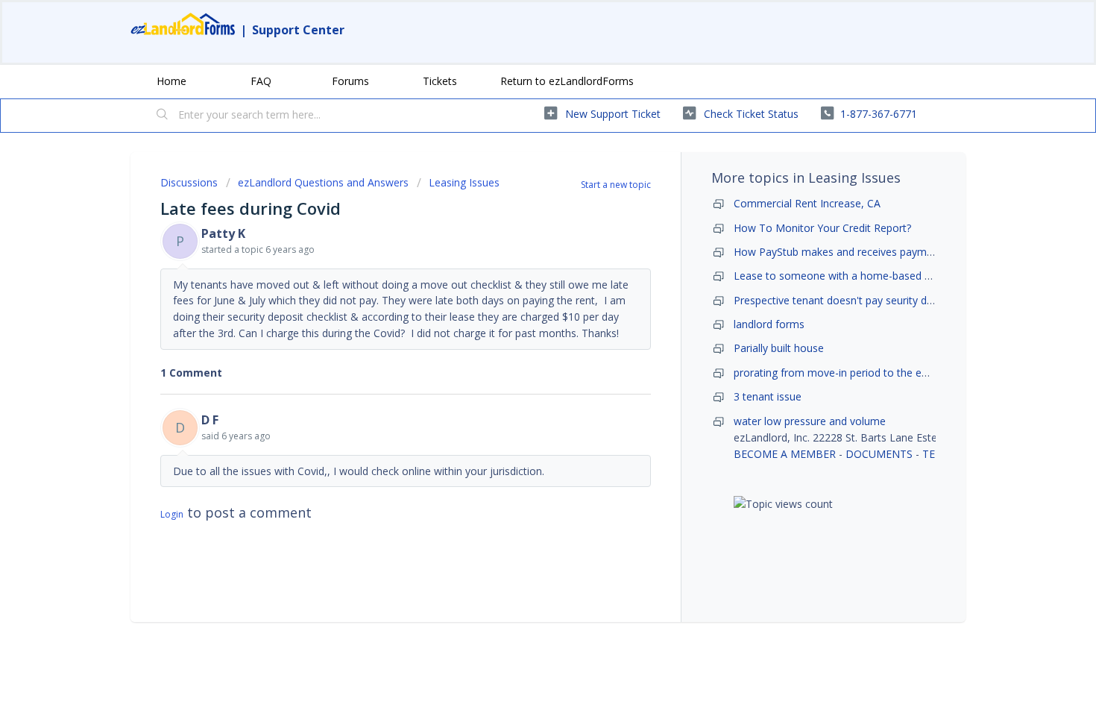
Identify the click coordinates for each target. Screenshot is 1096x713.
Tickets (440, 81)
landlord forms (769, 324)
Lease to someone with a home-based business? (852, 275)
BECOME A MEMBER (785, 454)
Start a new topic (616, 184)
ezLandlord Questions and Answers (323, 182)
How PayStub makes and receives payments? (843, 252)
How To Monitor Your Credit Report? (822, 228)
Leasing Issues (464, 182)
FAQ (261, 81)
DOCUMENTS (879, 454)
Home (171, 81)
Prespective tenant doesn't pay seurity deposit (845, 300)
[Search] (162, 116)
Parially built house (779, 348)
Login (171, 514)
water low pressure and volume (810, 421)
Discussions (189, 182)
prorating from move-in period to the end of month (858, 372)
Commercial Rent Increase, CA (807, 203)
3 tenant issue (767, 396)
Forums (350, 81)
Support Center (298, 30)
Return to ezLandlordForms (567, 81)
